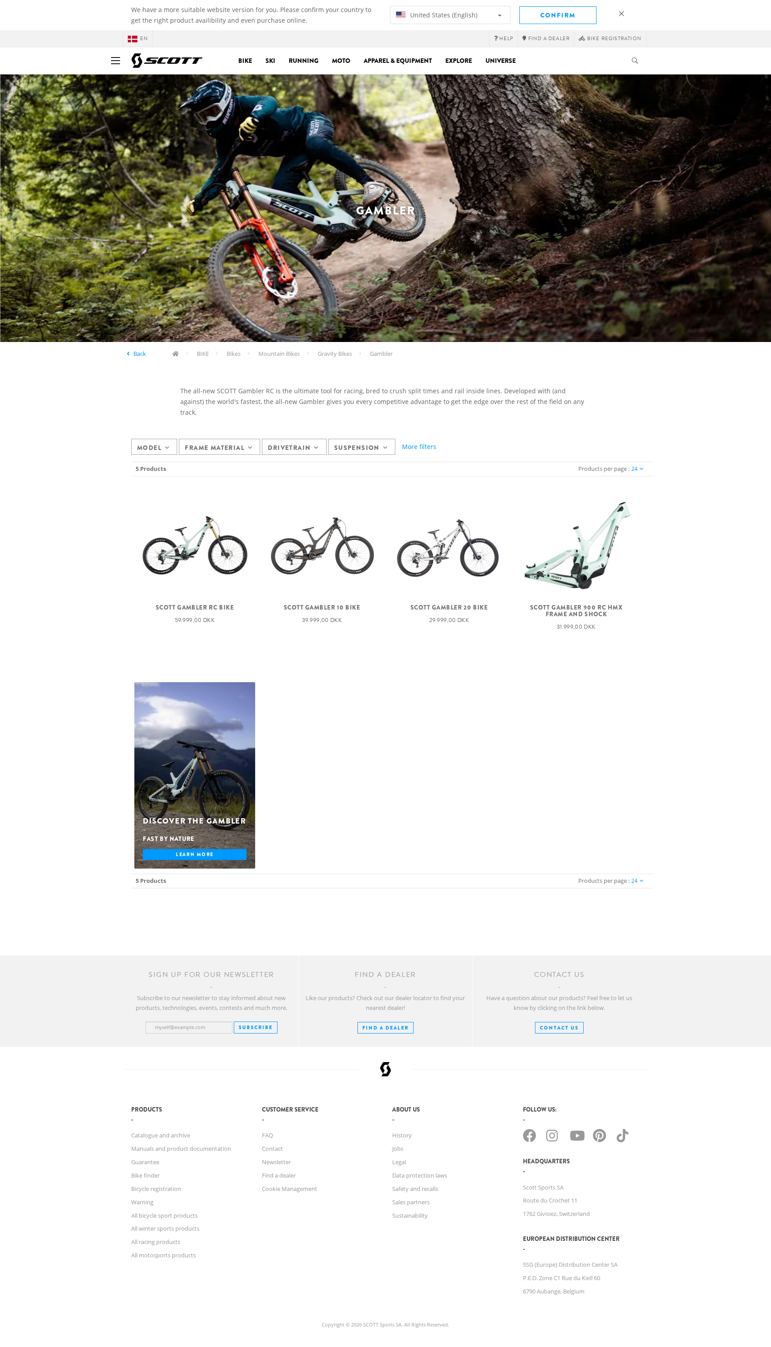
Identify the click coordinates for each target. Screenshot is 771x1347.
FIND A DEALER (385, 1027)
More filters (419, 446)
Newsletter (276, 1162)
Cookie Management (289, 1189)
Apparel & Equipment (398, 60)
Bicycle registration (156, 1189)
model (149, 447)
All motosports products (163, 1255)
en (144, 38)
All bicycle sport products (164, 1215)
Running (304, 60)
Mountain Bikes (279, 354)
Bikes (233, 354)
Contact (272, 1149)
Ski (270, 60)
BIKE (203, 354)
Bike (245, 60)
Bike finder (145, 1175)
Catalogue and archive (160, 1135)
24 (634, 469)
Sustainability (410, 1215)
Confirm (558, 15)
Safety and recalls (415, 1189)
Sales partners (411, 1202)
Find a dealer (279, 1175)
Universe (500, 60)
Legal (399, 1162)
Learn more (195, 854)
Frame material (215, 447)
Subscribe (256, 1027)
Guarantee (145, 1162)
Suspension (357, 447)
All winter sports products (165, 1228)
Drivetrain (289, 447)
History (402, 1135)
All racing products (155, 1242)
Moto (341, 60)
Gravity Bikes (335, 354)
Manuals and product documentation (181, 1149)
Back (139, 354)
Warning (142, 1202)
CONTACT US (559, 1027)
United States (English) (442, 15)
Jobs (397, 1149)
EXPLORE (458, 60)
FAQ (267, 1135)
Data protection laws (419, 1175)
